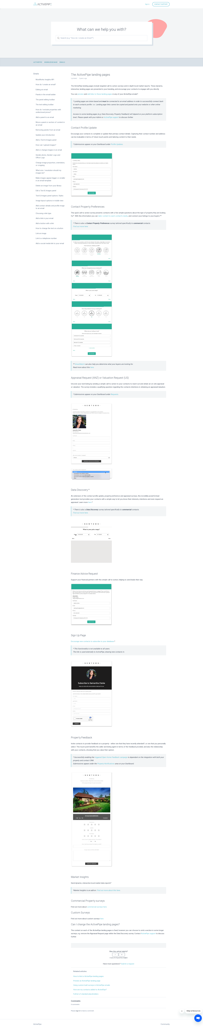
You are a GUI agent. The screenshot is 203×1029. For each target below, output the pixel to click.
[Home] (42, 5)
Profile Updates (117, 144)
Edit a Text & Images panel (46, 191)
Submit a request (127, 964)
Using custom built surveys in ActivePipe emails (91, 985)
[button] (115, 954)
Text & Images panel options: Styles (49, 196)
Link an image (41, 233)
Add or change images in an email (49, 150)
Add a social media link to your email (50, 243)
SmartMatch (79, 364)
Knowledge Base (50, 62)
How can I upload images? (46, 145)
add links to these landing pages (99, 94)
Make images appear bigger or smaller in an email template (50, 179)
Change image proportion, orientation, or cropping (50, 164)
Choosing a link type (43, 213)
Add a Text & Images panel (46, 140)
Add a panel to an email (45, 117)
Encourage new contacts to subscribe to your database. (92, 641)
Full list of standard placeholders (85, 994)
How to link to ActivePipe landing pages (88, 976)
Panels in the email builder (46, 94)
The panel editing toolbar (45, 100)
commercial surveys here (97, 907)
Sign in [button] (147, 4)
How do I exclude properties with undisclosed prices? (48, 111)
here (92, 367)
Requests (114, 394)
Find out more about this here (108, 890)
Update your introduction (45, 135)
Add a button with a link (45, 223)
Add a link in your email (44, 218)
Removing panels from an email (48, 130)
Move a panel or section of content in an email (50, 123)
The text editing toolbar (45, 105)
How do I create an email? (46, 84)
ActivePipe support (111, 117)
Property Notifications (105, 764)
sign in (78, 1011)
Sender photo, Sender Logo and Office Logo (48, 156)
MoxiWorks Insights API (45, 80)
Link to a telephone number (46, 238)
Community (165, 1024)
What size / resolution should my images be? (48, 171)
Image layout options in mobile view (49, 201)
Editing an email (42, 90)
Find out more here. (80, 226)
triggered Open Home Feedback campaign (111, 757)
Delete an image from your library (48, 186)
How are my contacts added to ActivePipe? (90, 990)
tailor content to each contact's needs (113, 216)
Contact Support (161, 4)
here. (102, 919)
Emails (62, 62)
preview (81, 94)
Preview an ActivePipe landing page (86, 981)
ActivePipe (37, 62)
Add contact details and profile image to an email (50, 207)
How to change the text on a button (49, 228)
